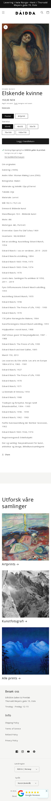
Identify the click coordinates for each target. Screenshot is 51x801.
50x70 (32, 126)
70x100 (8, 132)
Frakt (16, 103)
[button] (3, 12)
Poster (8, 116)
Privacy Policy (11, 740)
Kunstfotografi (13, 621)
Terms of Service (13, 728)
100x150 (22, 132)
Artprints (8, 564)
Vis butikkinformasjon (14, 157)
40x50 (20, 126)
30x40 (7, 126)
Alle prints (9, 678)
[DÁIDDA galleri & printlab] (21, 796)
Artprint (21, 116)
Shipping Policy (12, 723)
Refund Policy (11, 734)
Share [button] (7, 454)
